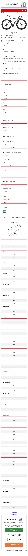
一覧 (14, 33)
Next (17, 33)
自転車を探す (14, 514)
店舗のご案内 (14, 512)
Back (11, 33)
